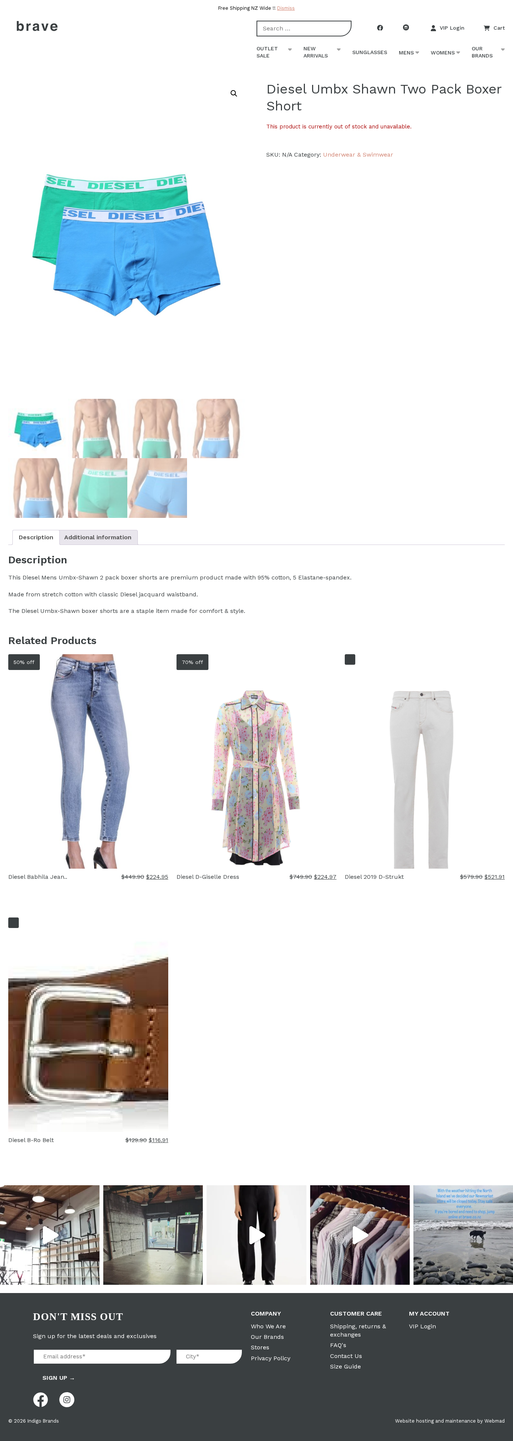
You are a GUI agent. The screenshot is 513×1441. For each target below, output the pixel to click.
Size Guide (345, 1366)
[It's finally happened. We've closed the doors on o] (50, 1235)
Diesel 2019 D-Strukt (374, 876)
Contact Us (346, 1356)
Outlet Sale (267, 52)
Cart (499, 28)
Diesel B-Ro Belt (31, 1140)
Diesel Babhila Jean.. (37, 876)
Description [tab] (36, 537)
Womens (443, 53)
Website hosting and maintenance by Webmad (450, 1421)
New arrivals (315, 52)
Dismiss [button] (286, 8)
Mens (406, 53)
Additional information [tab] (97, 537)
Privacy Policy (270, 1358)
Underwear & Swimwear (358, 154)
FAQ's (338, 1345)
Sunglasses (369, 52)
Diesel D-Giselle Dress (208, 876)
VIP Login (452, 28)
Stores (260, 1347)
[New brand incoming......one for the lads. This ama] (360, 1235)
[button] (234, 93)
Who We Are (268, 1326)
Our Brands (482, 52)
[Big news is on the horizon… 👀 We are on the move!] (153, 1235)
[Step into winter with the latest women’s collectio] (256, 1235)
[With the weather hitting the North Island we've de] (463, 1235)
